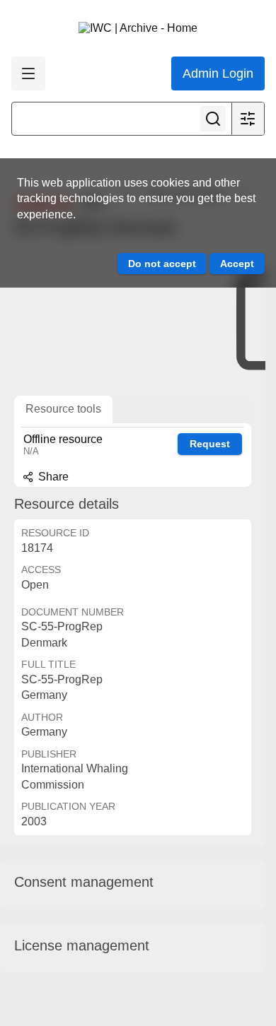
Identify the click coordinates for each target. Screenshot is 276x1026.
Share (52, 477)
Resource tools (63, 409)
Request (210, 443)
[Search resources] (213, 118)
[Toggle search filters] (247, 118)
